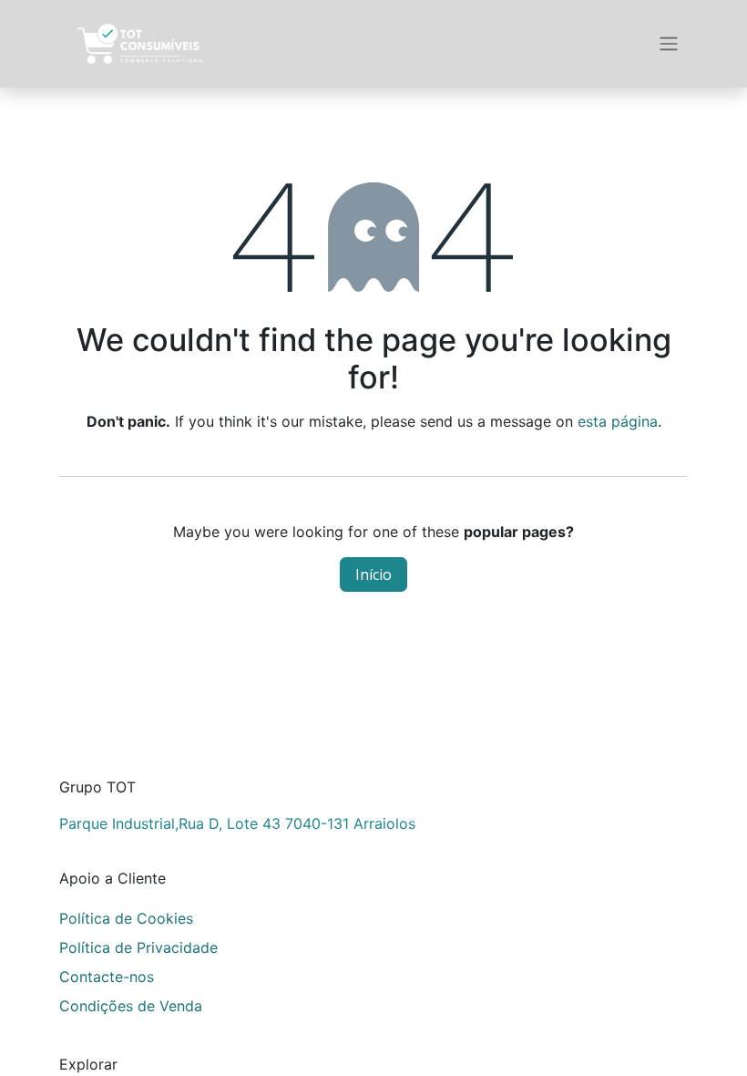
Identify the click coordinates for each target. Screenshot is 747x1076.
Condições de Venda (130, 1006)
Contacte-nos (106, 976)
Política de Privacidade (138, 947)
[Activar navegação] (669, 44)
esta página (618, 421)
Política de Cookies (126, 918)
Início (373, 574)
